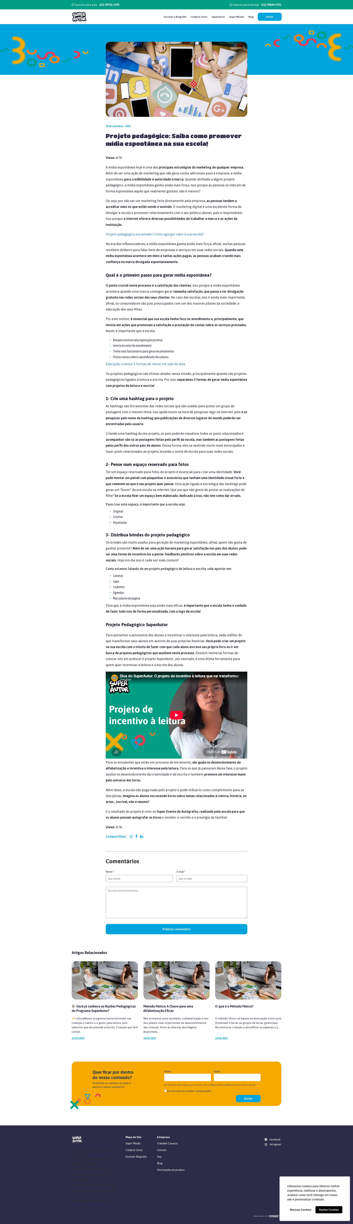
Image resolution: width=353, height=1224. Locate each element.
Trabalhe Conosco (167, 1143)
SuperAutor (218, 16)
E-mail (180, 871)
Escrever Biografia (136, 1156)
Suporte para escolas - (256, 4)
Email (217, 1071)
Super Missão (236, 16)
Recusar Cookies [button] (300, 1209)
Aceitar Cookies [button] (329, 1209)
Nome (110, 871)
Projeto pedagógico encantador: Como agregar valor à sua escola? (155, 234)
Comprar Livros (199, 16)
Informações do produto (171, 1169)
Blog (251, 16)
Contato (162, 1150)
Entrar (269, 16)
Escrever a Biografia (175, 16)
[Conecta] (276, 1216)
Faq (159, 1156)
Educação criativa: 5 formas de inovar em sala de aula (145, 364)
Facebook (275, 1139)
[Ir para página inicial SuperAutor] (79, 17)
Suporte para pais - (96, 4)
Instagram (275, 1144)
